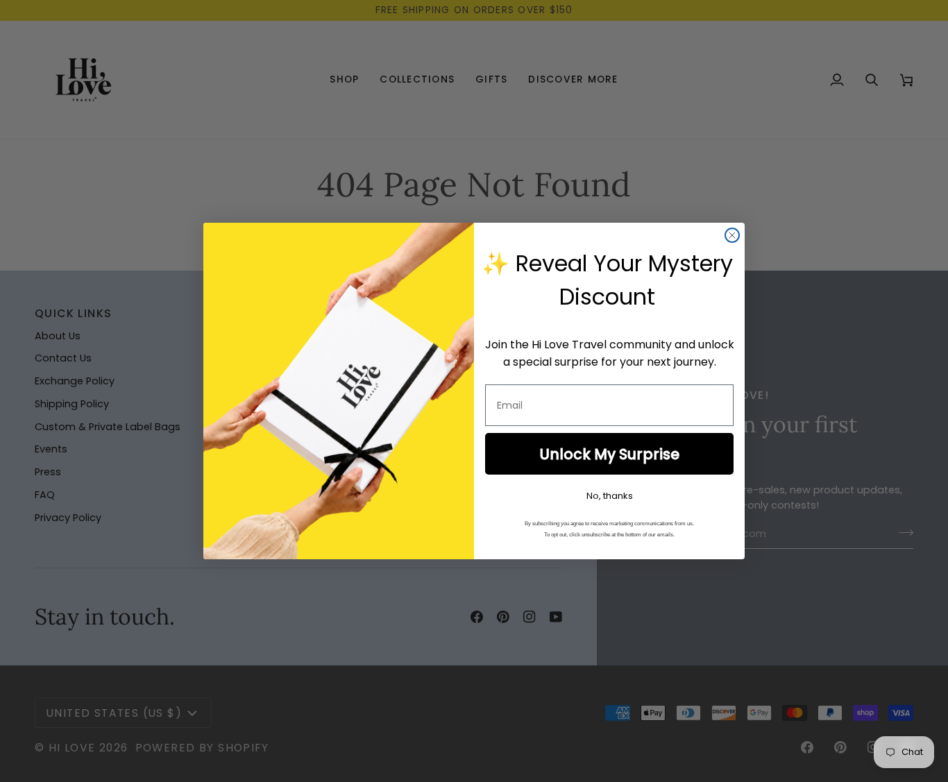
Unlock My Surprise (609, 454)
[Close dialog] (732, 235)
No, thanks (609, 495)
